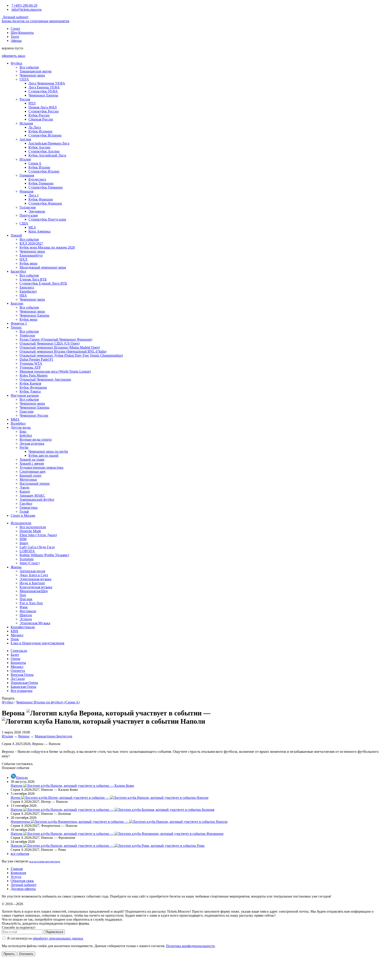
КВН (14, 631)
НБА (23, 295)
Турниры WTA (31, 363)
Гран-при (27, 411)
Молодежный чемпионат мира (43, 267)
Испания (26, 123)
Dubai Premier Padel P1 (36, 359)
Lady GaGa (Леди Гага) (37, 547)
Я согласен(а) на (44, 938)
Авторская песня (32, 571)
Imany (24, 543)
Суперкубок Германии (45, 187)
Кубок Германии (41, 183)
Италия (25, 159)
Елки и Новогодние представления (37, 643)
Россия (25, 99)
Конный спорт (31, 475)
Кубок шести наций (43, 455)
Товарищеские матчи (36, 71)
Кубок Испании (40, 131)
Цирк (15, 639)
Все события (29, 67)
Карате (25, 491)
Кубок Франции (40, 199)
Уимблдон (27, 335)
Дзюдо (24, 487)
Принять (9, 954)
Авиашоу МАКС (32, 495)
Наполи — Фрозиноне (117, 833)
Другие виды (21, 427)
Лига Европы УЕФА (44, 87)
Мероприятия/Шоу (34, 591)
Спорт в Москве (23, 515)
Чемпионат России (34, 415)
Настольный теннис (35, 483)
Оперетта (18, 671)
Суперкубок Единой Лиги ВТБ (43, 283)
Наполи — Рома (107, 846)
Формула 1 (19, 323)
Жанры (16, 567)
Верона (23, 736)
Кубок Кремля (30, 383)
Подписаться (54, 932)
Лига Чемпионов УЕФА (46, 83)
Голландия (28, 207)
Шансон (26, 615)
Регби (24, 447)
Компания (18, 873)
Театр (15, 36)
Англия (25, 139)
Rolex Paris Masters (34, 375)
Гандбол (26, 503)
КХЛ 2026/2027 (31, 243)
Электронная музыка (35, 579)
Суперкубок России (43, 111)
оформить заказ (13, 56)
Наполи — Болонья (112, 809)
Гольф (24, 511)
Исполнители (21, 523)
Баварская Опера (23, 687)
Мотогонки (28, 479)
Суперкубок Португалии (47, 219)
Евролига (27, 287)
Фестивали (28, 611)
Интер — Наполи (109, 797)
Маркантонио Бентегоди (53, 736)
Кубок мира (28, 263)
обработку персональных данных (58, 938)
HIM (23, 539)
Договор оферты (23, 889)
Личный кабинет (15, 17)
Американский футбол (37, 499)
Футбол (16, 63)
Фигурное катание (25, 395)
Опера (15, 659)
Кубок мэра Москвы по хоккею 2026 (47, 247)
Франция (26, 191)
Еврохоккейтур (31, 255)
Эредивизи (36, 211)
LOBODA (27, 551)
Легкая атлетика (32, 443)
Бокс (23, 431)
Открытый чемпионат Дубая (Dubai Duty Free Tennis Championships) (71, 355)
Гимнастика (29, 507)
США (24, 223)
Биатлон (17, 303)
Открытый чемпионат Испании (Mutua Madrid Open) (60, 347)
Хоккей (16, 235)
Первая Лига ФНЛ (42, 107)
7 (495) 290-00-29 (24, 5)
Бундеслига (37, 179)
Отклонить (26, 954)
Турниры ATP (30, 367)
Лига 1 (33, 195)
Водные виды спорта (36, 439)
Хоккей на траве (32, 459)
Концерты (18, 663)
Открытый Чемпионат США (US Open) (50, 343)
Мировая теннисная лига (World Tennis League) (55, 371)
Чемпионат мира (32, 75)
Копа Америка (39, 231)
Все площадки (21, 691)
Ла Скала (18, 679)
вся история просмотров (44, 861)
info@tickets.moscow (27, 9)
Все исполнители (33, 527)
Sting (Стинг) (30, 563)
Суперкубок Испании (45, 135)
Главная (17, 869)
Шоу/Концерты (22, 32)
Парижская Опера (24, 683)
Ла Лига (34, 127)
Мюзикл (17, 635)
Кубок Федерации (33, 387)
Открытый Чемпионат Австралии (45, 379)
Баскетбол (18, 271)
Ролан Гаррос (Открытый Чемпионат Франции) (56, 339)
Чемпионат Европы (43, 95)
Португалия (29, 215)
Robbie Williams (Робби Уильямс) (44, 555)
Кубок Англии (39, 147)
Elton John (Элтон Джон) (38, 535)
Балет (15, 655)
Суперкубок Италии (43, 171)
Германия (27, 175)
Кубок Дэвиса (30, 391)
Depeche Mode (30, 531)
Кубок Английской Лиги (47, 155)
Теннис (16, 327)
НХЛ (23, 259)
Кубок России (39, 115)
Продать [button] (8, 698)
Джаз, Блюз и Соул (34, 575)
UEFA (24, 79)
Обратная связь (22, 881)
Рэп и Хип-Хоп (31, 603)
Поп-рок (26, 599)
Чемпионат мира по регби (48, 451)
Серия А (34, 163)
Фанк (24, 607)
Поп (23, 595)
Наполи (22, 777)
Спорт (15, 28)
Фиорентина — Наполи (119, 821)
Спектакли (19, 651)
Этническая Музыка (35, 623)
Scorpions (27, 559)
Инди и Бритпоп (32, 583)
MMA (15, 419)
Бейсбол (26, 435)
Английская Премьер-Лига (48, 143)
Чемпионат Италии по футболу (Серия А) (48, 702)
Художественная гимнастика (41, 467)
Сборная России (40, 119)
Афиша (16, 40)
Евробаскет (28, 291)
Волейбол (18, 423)
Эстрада (26, 619)
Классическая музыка (36, 587)
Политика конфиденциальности (190, 946)
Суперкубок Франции (45, 203)
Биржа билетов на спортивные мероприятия (35, 21)
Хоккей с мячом (32, 463)
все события (20, 854)
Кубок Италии (39, 167)
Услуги (16, 877)
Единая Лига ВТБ (33, 279)
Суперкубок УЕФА (43, 91)
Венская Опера (22, 675)
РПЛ (32, 103)
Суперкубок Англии (44, 151)
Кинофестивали (23, 627)
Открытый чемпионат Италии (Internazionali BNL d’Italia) (63, 351)
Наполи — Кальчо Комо (72, 785)
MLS (32, 227)
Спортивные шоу (33, 471)
